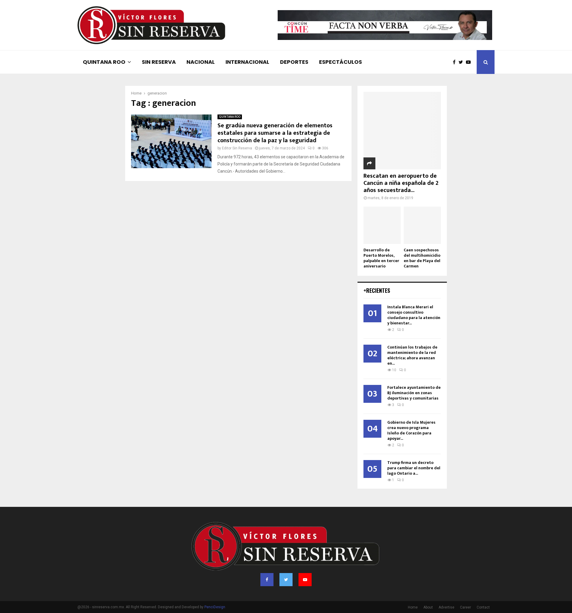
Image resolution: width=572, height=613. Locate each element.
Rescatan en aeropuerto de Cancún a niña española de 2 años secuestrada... (401, 183)
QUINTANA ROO (104, 62)
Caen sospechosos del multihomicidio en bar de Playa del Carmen (422, 258)
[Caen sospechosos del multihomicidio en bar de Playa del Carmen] (422, 225)
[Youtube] (470, 62)
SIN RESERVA (159, 62)
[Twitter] (462, 62)
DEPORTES (294, 62)
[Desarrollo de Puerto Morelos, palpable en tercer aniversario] (382, 225)
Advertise (446, 607)
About (428, 607)
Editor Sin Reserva (237, 148)
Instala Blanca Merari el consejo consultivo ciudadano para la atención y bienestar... (413, 315)
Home (413, 607)
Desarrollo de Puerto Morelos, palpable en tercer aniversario (381, 258)
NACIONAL (200, 62)
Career (465, 607)
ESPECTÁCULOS (340, 62)
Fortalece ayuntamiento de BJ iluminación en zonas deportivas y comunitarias (414, 393)
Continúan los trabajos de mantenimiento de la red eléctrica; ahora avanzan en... (412, 355)
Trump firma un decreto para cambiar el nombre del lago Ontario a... (413, 468)
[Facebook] (455, 62)
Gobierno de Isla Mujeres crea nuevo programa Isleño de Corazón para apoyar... (411, 430)
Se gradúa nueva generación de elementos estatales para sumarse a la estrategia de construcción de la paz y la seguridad (274, 132)
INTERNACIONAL (247, 62)
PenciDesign (214, 607)
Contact (483, 607)
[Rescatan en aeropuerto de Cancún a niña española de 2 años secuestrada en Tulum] (402, 130)
